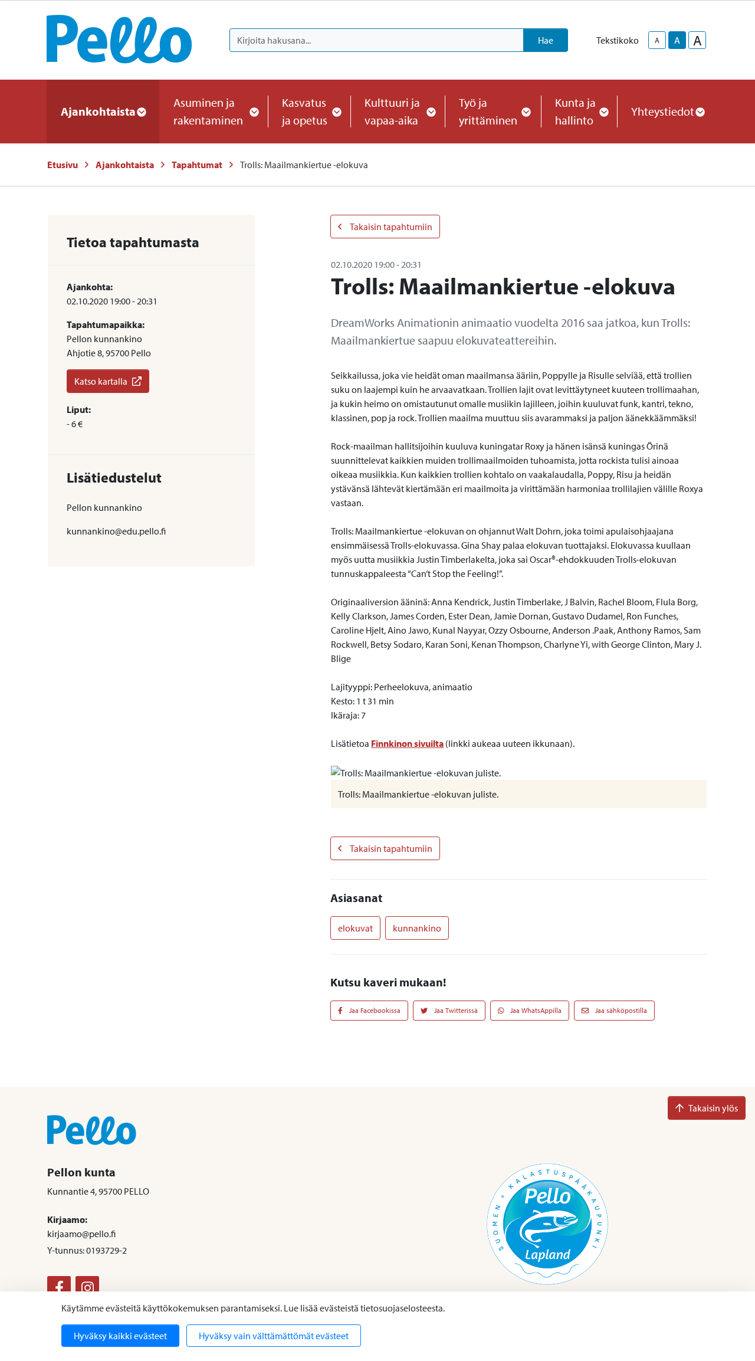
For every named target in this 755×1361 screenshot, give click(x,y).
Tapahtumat (197, 164)
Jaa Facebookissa (374, 1010)
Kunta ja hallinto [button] (575, 111)
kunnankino (417, 928)
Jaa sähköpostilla (620, 1010)
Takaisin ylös (713, 1108)
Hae (545, 40)
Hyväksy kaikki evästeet (120, 1336)
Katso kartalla (100, 381)
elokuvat (355, 928)
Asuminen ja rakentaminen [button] (208, 111)
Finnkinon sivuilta (407, 743)
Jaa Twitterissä (455, 1010)
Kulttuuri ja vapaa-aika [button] (392, 111)
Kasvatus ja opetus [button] (304, 111)
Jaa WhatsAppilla (535, 1010)
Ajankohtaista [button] (98, 111)
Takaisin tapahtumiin (390, 226)
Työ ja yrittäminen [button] (488, 111)
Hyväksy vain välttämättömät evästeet (274, 1336)
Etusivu (62, 164)
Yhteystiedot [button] (662, 111)
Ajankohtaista (125, 164)
